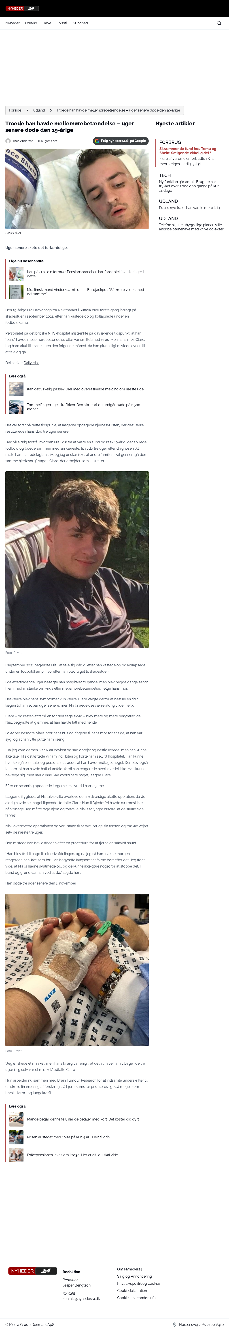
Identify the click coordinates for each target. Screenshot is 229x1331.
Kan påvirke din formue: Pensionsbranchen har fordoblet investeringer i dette (85, 274)
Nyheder (12, 23)
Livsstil (62, 23)
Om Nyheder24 (129, 1269)
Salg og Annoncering (134, 1276)
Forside (15, 110)
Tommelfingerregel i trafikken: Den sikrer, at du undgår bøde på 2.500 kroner (83, 407)
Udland (31, 23)
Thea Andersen (23, 141)
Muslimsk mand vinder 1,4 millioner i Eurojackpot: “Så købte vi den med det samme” (85, 292)
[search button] (219, 23)
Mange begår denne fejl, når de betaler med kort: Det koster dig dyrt (83, 1119)
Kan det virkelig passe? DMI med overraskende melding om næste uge (85, 389)
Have (46, 23)
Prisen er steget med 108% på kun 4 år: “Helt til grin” (69, 1137)
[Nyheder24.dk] (114, 8)
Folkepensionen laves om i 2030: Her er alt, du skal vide (72, 1155)
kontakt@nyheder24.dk (81, 1299)
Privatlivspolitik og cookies (139, 1283)
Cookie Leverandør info (136, 1298)
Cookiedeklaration (132, 1291)
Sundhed (80, 23)
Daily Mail (31, 363)
